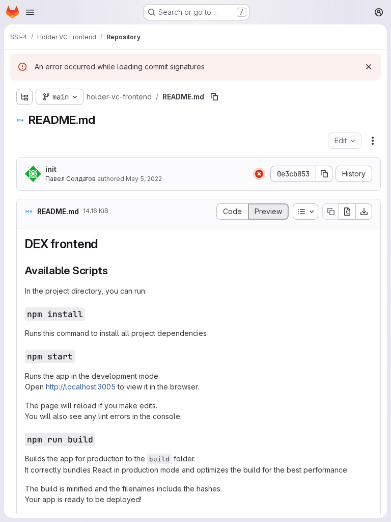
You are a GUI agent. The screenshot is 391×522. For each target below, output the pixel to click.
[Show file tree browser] (24, 97)
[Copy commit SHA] (324, 174)
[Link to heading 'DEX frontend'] (104, 244)
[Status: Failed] (259, 174)
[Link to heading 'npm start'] (80, 356)
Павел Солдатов (70, 178)
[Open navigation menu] (30, 12)
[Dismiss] (368, 67)
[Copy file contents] (330, 211)
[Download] (364, 211)
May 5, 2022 (144, 178)
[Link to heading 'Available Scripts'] (113, 270)
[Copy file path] (214, 97)
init (51, 169)
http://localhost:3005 (81, 386)
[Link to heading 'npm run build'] (100, 439)
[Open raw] (347, 211)
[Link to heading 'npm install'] (90, 313)
